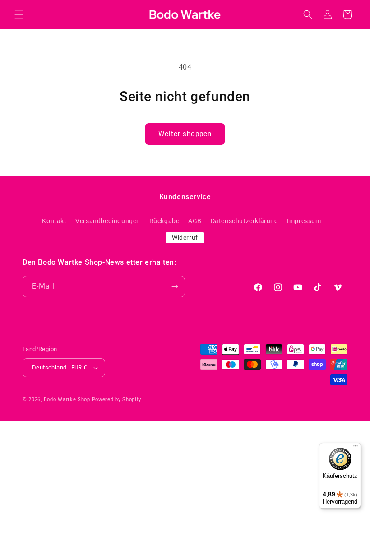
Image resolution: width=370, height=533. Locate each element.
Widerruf (185, 237)
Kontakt (54, 220)
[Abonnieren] (175, 286)
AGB (195, 220)
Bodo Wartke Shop (67, 399)
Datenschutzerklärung (244, 220)
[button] (19, 14)
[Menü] (355, 448)
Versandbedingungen (107, 220)
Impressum (304, 220)
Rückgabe (164, 220)
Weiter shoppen (185, 134)
